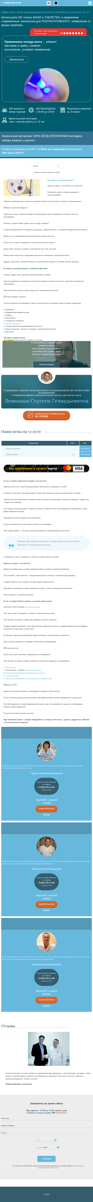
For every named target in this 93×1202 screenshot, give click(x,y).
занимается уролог (32, 607)
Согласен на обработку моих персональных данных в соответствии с (48, 1166)
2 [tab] (65, 33)
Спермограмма (12, 676)
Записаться (16, 59)
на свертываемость (33, 670)
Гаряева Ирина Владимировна (46, 773)
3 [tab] (67, 33)
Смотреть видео (46, 364)
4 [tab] (70, 33)
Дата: (39, 1140)
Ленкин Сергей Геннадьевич (46, 868)
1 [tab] (62, 33)
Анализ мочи (10, 667)
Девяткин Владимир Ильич (46, 964)
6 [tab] (76, 33)
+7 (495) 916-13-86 (11, 3)
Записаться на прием (46, 810)
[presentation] (63, 1025)
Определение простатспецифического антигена (25, 673)
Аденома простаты (12, 323)
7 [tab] (79, 33)
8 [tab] (82, 33)
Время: (39, 1147)
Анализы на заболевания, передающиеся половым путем (29, 678)
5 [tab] (73, 33)
